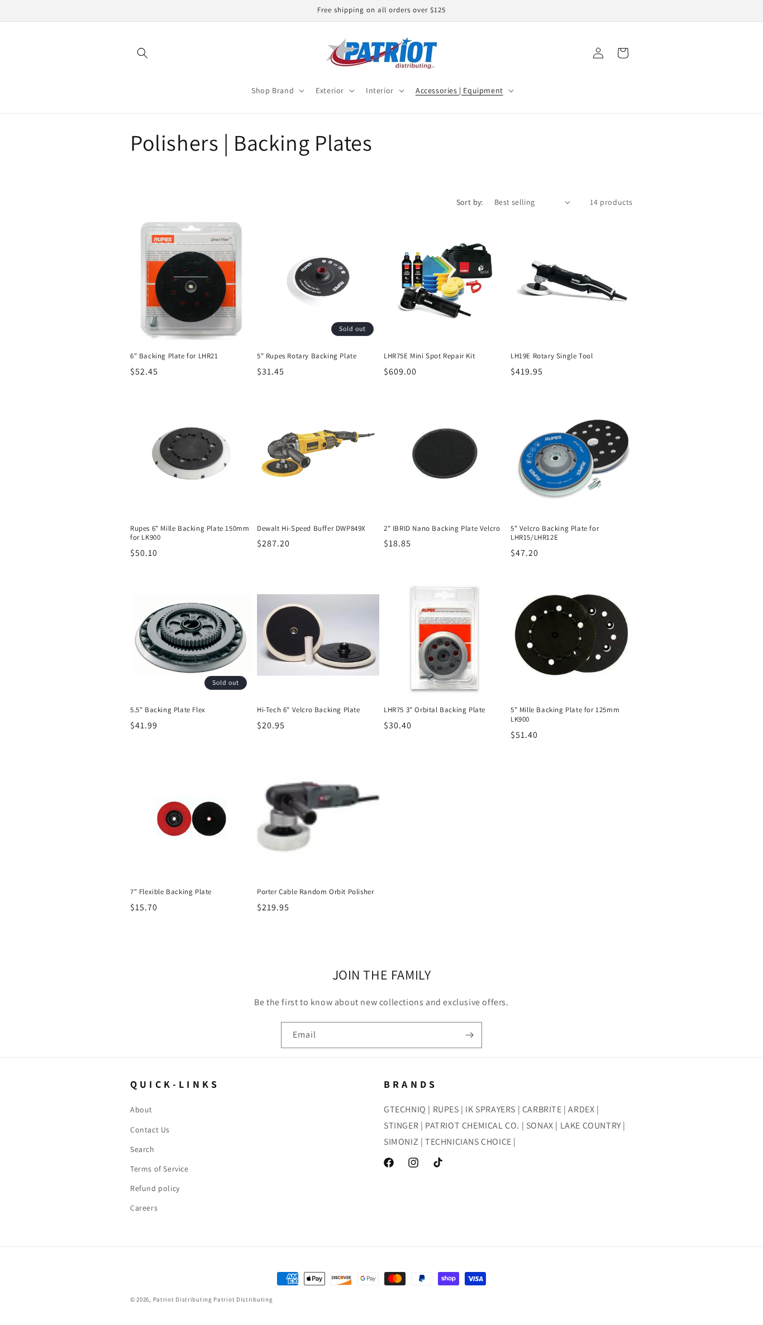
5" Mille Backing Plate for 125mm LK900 (565, 714)
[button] (142, 53)
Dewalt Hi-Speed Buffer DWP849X (311, 528)
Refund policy (155, 1188)
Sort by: (469, 202)
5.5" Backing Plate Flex (168, 709)
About (141, 1110)
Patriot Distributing (183, 1299)
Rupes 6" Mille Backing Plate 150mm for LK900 (189, 533)
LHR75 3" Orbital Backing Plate (434, 709)
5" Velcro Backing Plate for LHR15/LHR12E (555, 533)
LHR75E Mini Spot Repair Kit (429, 356)
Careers (144, 1208)
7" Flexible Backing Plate (171, 891)
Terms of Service (159, 1169)
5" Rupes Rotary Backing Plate (306, 356)
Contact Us (150, 1130)
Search (142, 1149)
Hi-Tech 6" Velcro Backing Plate (308, 709)
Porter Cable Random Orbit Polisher (315, 891)
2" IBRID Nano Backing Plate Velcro (442, 528)
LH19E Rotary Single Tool (552, 356)
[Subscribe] (469, 1035)
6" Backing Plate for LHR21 (174, 356)
